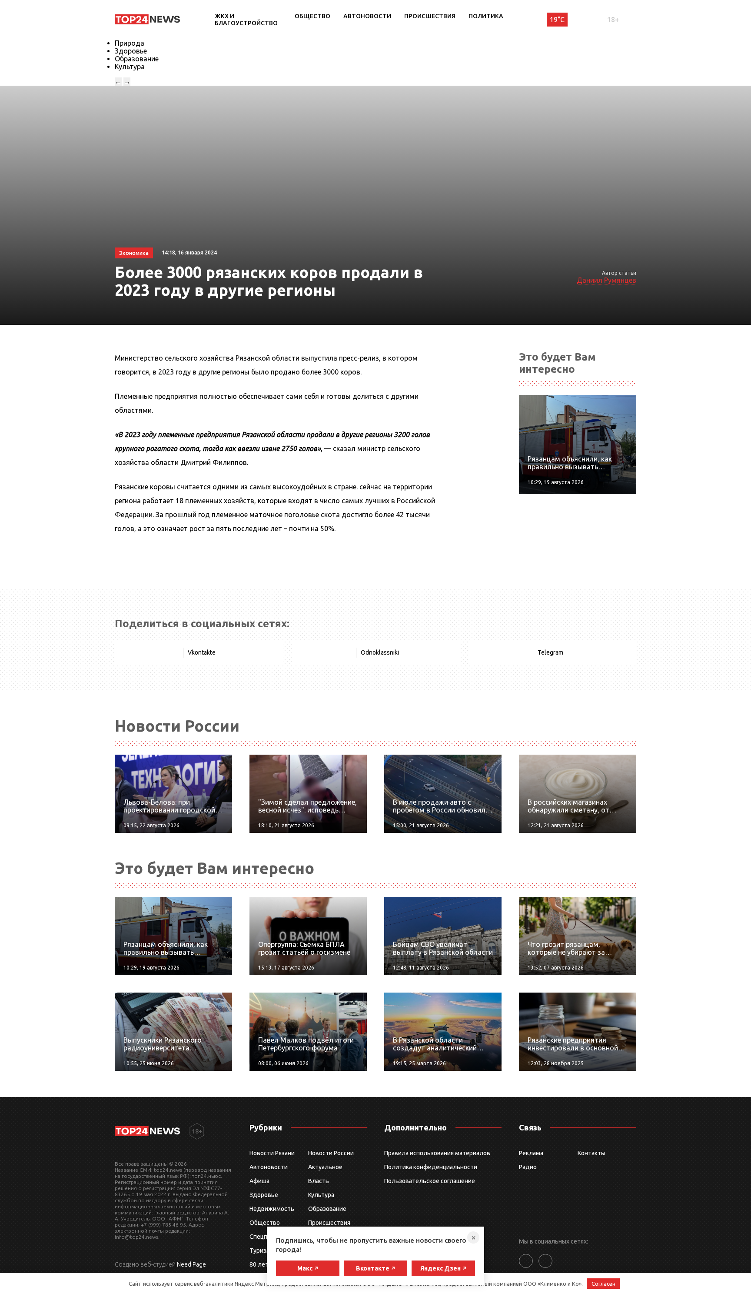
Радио (528, 1167)
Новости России (331, 1153)
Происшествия (429, 16)
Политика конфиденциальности (430, 1167)
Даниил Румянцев (606, 280)
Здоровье (131, 51)
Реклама (531, 1153)
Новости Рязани (272, 1153)
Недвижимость (271, 1208)
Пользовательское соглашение (429, 1180)
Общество (312, 16)
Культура (130, 66)
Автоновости (367, 16)
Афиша (259, 1180)
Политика (486, 16)
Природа (129, 43)
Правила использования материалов (437, 1153)
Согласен (603, 1284)
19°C (557, 19)
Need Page (191, 1264)
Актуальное (325, 1167)
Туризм (260, 1250)
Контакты (591, 1153)
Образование (137, 59)
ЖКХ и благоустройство (246, 20)
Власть (318, 1180)
